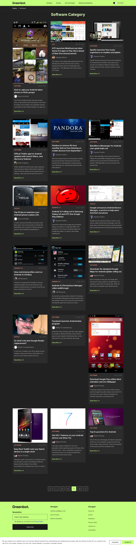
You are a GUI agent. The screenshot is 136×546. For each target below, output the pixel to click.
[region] (68, 541)
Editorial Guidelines (85, 3)
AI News (49, 3)
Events (58, 3)
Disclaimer (91, 518)
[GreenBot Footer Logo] (20, 506)
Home (14, 8)
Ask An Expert (70, 3)
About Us (91, 511)
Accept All (128, 542)
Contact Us (91, 526)
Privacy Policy (38, 521)
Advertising (91, 530)
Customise (115, 542)
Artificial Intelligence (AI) (57, 511)
